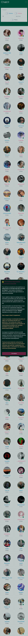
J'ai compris (14, 353)
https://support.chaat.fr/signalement (11, 315)
